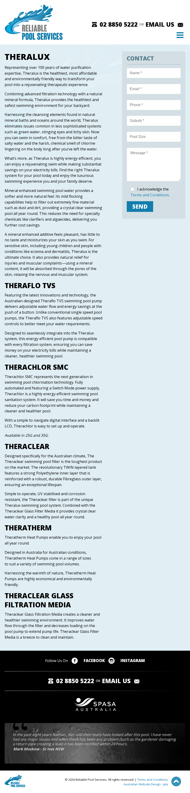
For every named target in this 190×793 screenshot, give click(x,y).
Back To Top (176, 782)
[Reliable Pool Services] (33, 22)
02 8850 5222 (119, 24)
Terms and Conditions (149, 194)
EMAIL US (160, 24)
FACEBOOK (94, 660)
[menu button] (181, 36)
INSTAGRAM (132, 660)
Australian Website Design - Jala (146, 784)
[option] (99, 742)
